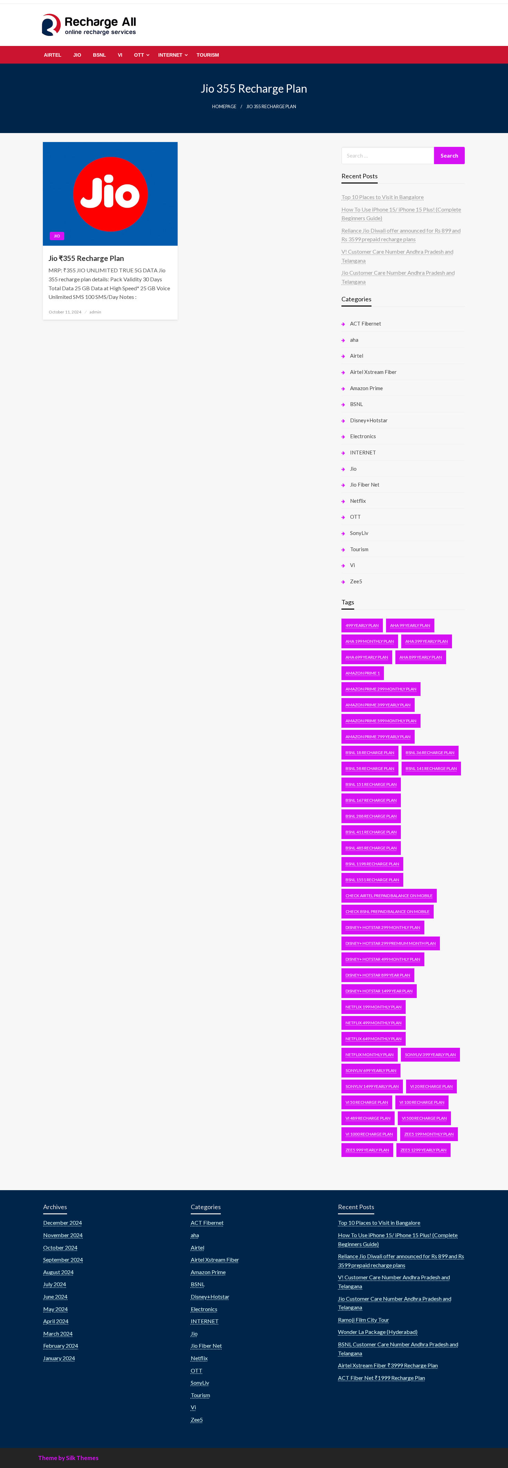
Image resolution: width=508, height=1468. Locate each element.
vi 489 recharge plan (368, 1118)
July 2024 (54, 1284)
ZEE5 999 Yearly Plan (367, 1149)
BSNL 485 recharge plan (371, 847)
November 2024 (63, 1235)
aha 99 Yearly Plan (410, 625)
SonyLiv (359, 533)
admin (95, 311)
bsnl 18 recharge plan (370, 752)
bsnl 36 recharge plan (430, 752)
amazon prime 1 (363, 673)
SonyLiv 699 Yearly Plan (371, 1070)
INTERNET (170, 55)
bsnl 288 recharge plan (371, 816)
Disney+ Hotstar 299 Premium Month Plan (391, 943)
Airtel (53, 55)
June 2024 (55, 1296)
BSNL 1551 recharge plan (372, 879)
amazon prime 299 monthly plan (381, 688)
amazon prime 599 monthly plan (381, 720)
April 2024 (55, 1321)
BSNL (99, 55)
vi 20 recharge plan (431, 1086)
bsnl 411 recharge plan (371, 832)
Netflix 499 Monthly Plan (374, 1022)
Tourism (208, 55)
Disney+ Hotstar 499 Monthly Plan (383, 959)
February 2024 (60, 1345)
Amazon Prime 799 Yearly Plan (378, 736)
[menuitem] (52, 55)
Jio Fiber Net (364, 484)
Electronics (363, 436)
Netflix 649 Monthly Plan (374, 1038)
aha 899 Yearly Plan (420, 657)
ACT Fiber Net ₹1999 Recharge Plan (381, 1377)
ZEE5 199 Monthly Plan (429, 1134)
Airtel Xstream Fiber (373, 372)
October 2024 (60, 1247)
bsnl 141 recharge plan (431, 768)
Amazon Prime (366, 388)
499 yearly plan (362, 625)
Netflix (358, 501)
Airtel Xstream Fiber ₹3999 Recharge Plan (388, 1365)
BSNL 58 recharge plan (370, 768)
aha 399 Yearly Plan (426, 641)
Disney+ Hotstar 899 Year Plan (378, 975)
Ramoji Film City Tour (363, 1319)
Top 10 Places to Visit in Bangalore (382, 197)
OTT (139, 55)
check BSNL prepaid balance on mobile (388, 911)
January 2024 (59, 1358)
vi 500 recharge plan (424, 1118)
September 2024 (63, 1259)
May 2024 (55, 1309)
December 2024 (62, 1222)
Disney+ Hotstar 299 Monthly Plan (383, 927)
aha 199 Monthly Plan (370, 641)
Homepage (224, 106)
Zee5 (356, 581)
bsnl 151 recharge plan (371, 784)
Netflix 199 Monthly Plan (374, 1006)
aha (354, 340)
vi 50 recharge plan (367, 1102)
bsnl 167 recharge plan (371, 800)
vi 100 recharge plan (421, 1102)
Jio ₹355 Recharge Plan (86, 258)
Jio (77, 55)
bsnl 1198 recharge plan (372, 863)
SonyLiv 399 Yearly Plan (430, 1054)
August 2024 (58, 1272)
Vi (120, 55)
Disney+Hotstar (369, 420)
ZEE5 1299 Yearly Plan (423, 1149)
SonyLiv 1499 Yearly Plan (372, 1086)
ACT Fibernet (365, 323)
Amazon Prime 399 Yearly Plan (378, 704)
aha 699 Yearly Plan (367, 657)
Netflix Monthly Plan (370, 1054)
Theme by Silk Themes (68, 1457)
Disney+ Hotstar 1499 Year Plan (379, 991)
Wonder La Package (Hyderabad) (377, 1331)
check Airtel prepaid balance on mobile (389, 895)
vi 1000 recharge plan (369, 1134)
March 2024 (58, 1333)
